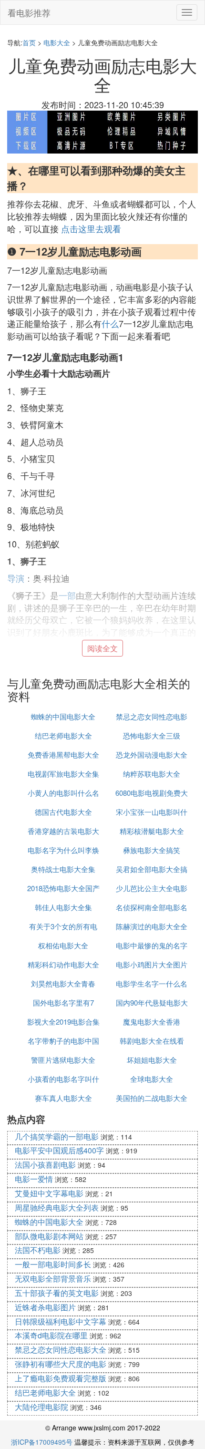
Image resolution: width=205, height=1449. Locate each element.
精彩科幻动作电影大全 (63, 964)
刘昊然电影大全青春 (63, 983)
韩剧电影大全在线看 (152, 1041)
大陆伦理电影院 (41, 1406)
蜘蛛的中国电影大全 (63, 716)
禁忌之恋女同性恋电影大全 (60, 1349)
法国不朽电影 (38, 1249)
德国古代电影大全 (63, 812)
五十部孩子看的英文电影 (57, 1292)
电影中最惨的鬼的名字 (151, 945)
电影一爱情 (34, 1178)
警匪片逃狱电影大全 (63, 1060)
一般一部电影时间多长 (53, 1264)
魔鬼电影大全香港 (151, 1022)
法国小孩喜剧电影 (45, 1164)
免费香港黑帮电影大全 (63, 755)
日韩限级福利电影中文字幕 (60, 1321)
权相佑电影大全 (63, 945)
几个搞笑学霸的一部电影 (57, 1136)
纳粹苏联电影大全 (151, 774)
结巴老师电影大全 (63, 735)
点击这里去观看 (91, 228)
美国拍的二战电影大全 (151, 1098)
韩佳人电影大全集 (63, 907)
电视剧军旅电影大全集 (63, 774)
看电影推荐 (29, 12)
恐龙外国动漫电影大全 (151, 755)
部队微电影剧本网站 (49, 1236)
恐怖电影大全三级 (151, 735)
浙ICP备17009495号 (41, 1442)
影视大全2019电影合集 (63, 1022)
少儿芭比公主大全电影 (151, 888)
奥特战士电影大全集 (63, 869)
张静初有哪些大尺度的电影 (60, 1363)
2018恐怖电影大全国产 (63, 888)
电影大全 (56, 42)
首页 (29, 42)
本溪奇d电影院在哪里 (51, 1335)
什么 (110, 323)
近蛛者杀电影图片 (45, 1307)
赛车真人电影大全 (63, 1098)
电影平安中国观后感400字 (59, 1150)
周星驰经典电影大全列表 (57, 1207)
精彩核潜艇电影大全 (152, 831)
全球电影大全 (151, 1079)
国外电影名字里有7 (63, 1002)
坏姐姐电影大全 (152, 1060)
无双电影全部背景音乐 (53, 1278)
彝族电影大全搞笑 (151, 850)
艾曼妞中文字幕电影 (49, 1193)
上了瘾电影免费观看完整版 (60, 1378)
